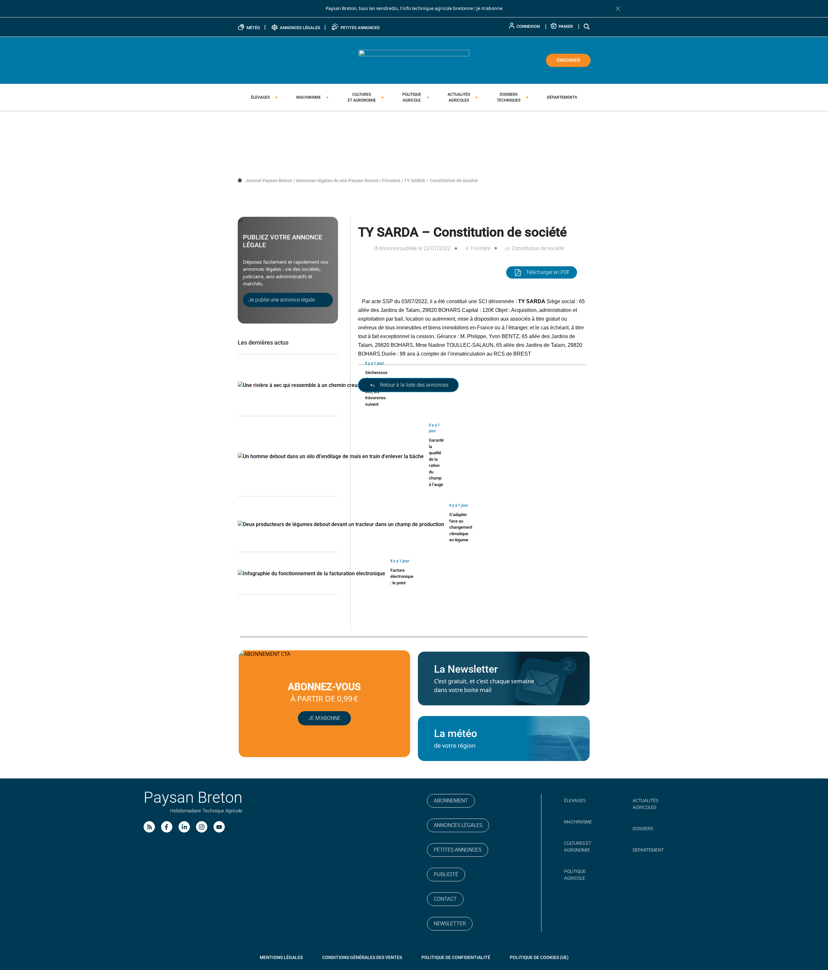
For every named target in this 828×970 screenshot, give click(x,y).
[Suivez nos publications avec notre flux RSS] (149, 826)
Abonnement (451, 801)
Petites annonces (457, 850)
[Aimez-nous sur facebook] (166, 826)
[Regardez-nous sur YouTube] (219, 826)
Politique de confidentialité (455, 957)
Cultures (362, 97)
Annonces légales (458, 825)
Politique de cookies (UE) (539, 957)
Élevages (260, 97)
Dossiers (508, 97)
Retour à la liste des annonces (413, 385)
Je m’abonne (324, 718)
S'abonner (568, 60)
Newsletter (450, 923)
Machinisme (308, 97)
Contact (445, 899)
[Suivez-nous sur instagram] (201, 826)
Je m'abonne (489, 8)
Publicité (446, 874)
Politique (411, 97)
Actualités (459, 97)
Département (648, 850)
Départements (562, 97)
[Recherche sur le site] (587, 26)
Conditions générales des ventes (362, 957)
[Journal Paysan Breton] (414, 59)
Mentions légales (281, 957)
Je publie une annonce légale (281, 300)
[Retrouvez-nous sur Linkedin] (184, 826)
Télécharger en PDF (548, 272)
